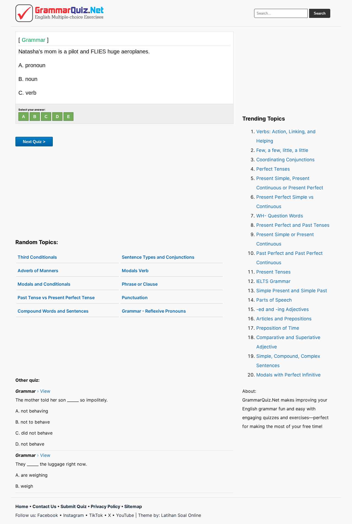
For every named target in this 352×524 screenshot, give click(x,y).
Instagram (73, 515)
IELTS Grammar (273, 281)
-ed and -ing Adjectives (282, 309)
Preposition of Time (277, 328)
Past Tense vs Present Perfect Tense (56, 297)
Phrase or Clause (140, 284)
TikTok (96, 515)
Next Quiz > (34, 141)
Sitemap (133, 506)
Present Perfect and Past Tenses (292, 225)
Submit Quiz (74, 506)
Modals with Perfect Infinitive (288, 375)
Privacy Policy (105, 506)
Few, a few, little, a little (282, 150)
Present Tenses (273, 272)
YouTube (125, 515)
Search (320, 13)
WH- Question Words (279, 216)
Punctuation (135, 297)
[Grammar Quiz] (59, 13)
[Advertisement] (124, 191)
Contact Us (44, 506)
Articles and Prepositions (284, 318)
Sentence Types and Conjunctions (158, 257)
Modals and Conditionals (44, 284)
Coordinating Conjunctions (285, 159)
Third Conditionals (37, 257)
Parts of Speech (274, 300)
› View (43, 391)
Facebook (47, 515)
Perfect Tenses (273, 169)
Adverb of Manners (38, 270)
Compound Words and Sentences (53, 311)
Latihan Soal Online (181, 515)
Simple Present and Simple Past (291, 290)
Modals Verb (135, 270)
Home (21, 506)
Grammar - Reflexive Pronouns (154, 311)
